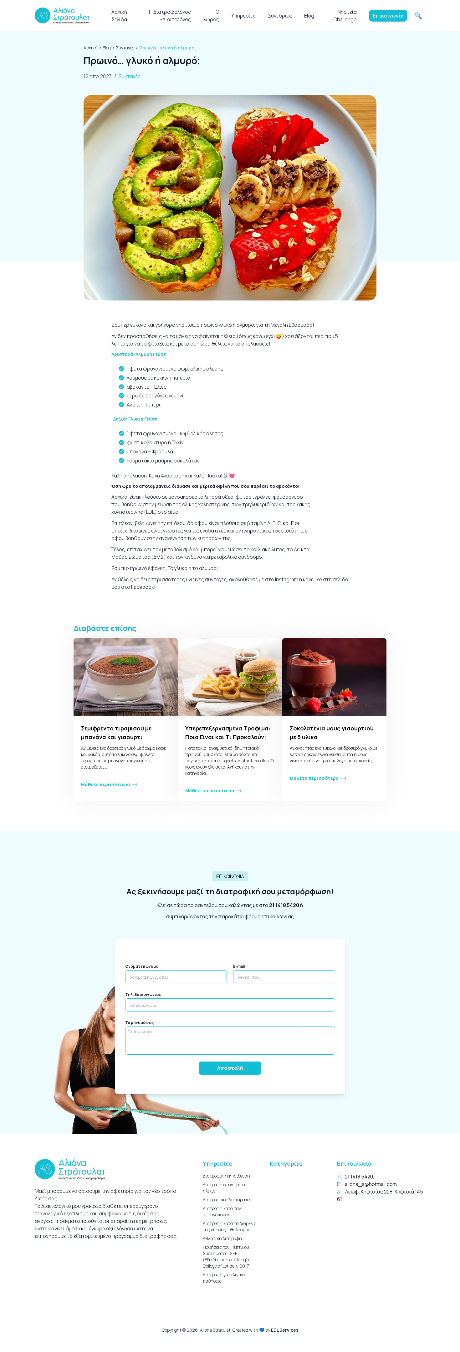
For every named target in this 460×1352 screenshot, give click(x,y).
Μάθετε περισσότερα (105, 784)
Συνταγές (125, 48)
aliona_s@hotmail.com (371, 1184)
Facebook (142, 586)
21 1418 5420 (284, 905)
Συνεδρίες (280, 15)
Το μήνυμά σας (139, 1022)
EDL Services (285, 1330)
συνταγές (216, 579)
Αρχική (91, 48)
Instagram (286, 579)
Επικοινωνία (388, 15)
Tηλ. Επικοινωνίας (143, 994)
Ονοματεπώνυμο (141, 966)
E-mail (239, 966)
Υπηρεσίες (243, 15)
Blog (309, 15)
